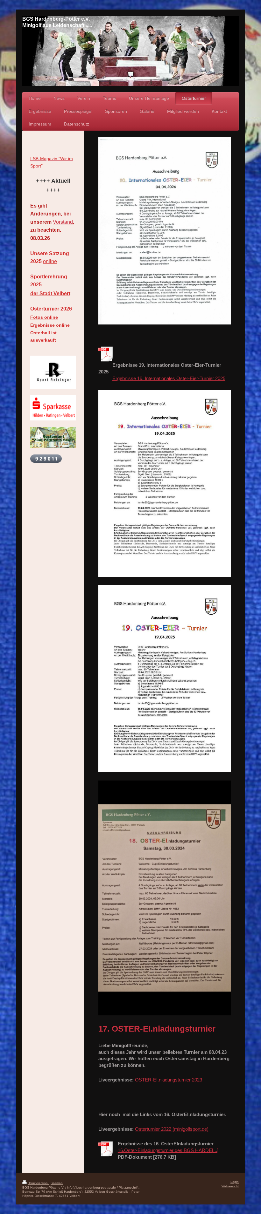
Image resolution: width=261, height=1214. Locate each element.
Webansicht (230, 1186)
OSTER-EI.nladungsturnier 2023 (168, 1079)
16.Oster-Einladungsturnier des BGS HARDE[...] (168, 1150)
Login (234, 1181)
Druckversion (38, 1183)
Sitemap (57, 1183)
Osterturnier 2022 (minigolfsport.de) (171, 1129)
